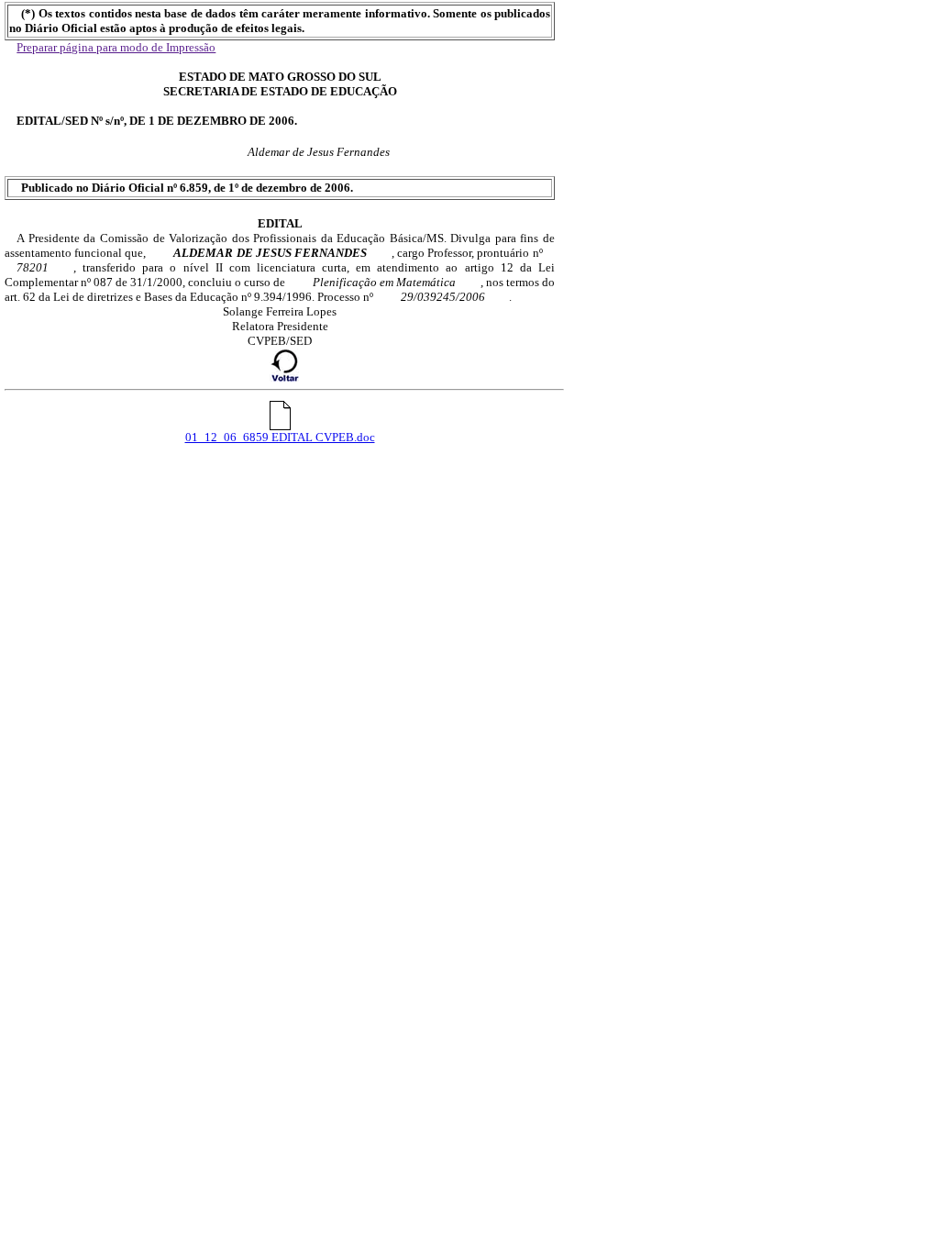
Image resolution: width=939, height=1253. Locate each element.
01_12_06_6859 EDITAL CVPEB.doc (280, 437)
